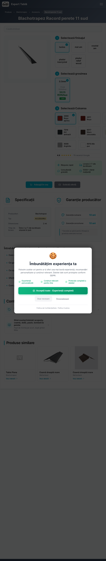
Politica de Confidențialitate (47, 308)
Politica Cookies (64, 308)
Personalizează (62, 299)
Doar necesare (43, 299)
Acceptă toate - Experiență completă (53, 290)
